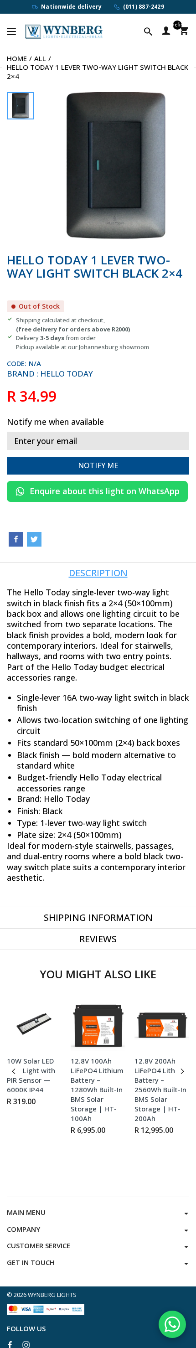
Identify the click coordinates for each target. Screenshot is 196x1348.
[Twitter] (34, 539)
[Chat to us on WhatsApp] (172, 1324)
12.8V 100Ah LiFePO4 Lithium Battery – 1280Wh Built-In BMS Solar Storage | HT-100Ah (97, 1089)
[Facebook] (16, 539)
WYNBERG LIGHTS (52, 1295)
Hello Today (66, 373)
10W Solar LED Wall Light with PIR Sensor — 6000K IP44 (31, 1075)
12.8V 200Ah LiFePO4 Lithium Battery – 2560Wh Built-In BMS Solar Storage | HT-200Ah (160, 1089)
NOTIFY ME (98, 465)
